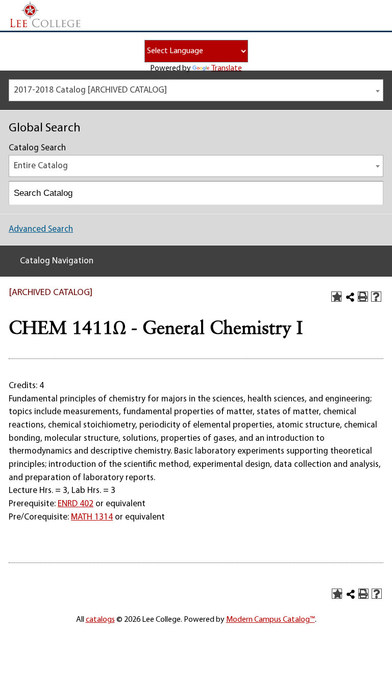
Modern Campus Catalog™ (270, 620)
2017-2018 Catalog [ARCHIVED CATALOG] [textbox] (90, 90)
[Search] (371, 193)
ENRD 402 (75, 504)
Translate (226, 68)
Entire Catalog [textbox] (41, 166)
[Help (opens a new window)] (376, 296)
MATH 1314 (92, 517)
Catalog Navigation (56, 261)
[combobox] (196, 90)
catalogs (100, 620)
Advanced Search (41, 229)
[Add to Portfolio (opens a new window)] (336, 296)
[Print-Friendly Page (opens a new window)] (363, 296)
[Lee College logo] (45, 15)
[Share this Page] (350, 297)
